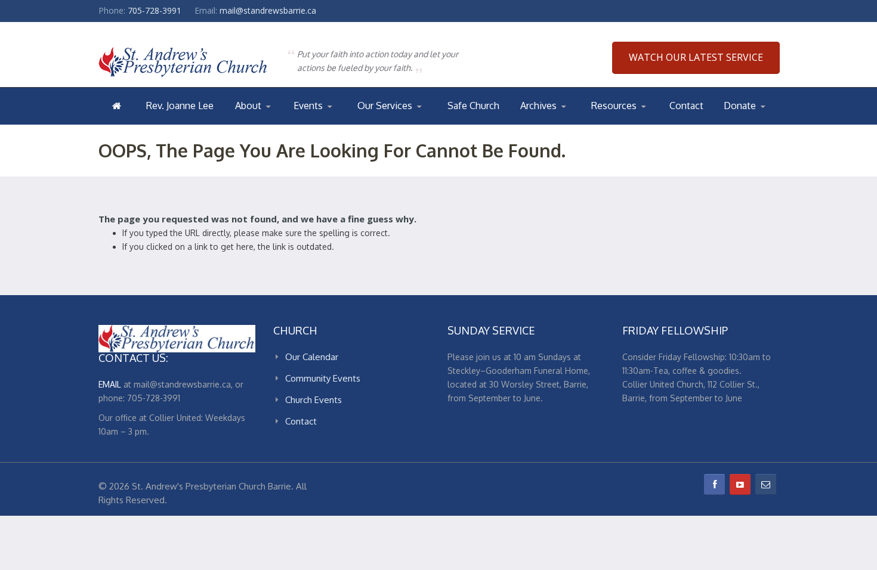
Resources (614, 105)
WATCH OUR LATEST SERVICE (696, 57)
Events (308, 105)
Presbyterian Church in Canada (636, 123)
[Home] (116, 105)
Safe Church (473, 105)
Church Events (341, 122)
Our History (283, 122)
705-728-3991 (154, 10)
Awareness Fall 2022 (568, 122)
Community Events (322, 378)
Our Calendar (322, 123)
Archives (538, 105)
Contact (686, 105)
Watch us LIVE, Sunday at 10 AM (402, 123)
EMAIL (109, 384)
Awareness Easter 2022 (569, 123)
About (248, 105)
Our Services (384, 105)
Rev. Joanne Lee (180, 105)
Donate (740, 105)
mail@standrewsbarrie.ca (268, 10)
